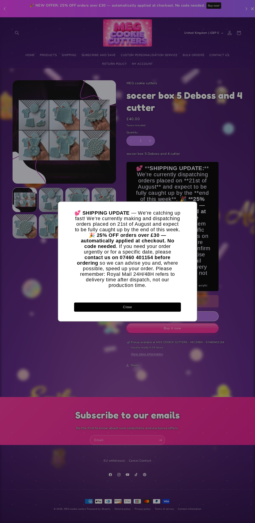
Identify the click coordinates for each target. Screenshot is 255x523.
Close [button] (127, 307)
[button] (192, 206)
